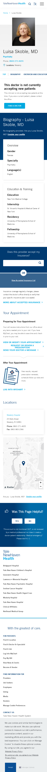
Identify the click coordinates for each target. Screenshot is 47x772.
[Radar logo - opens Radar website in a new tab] (9, 487)
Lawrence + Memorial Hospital (15, 579)
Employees (7, 687)
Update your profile (16, 134)
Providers (7, 678)
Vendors (6, 701)
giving (5, 692)
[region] (23, 463)
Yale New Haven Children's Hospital (17, 570)
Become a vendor (10, 667)
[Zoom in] (41, 482)
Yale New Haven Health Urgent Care (17, 593)
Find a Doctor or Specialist (14, 644)
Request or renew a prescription (22, 346)
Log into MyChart (10, 653)
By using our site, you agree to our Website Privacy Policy (21, 756)
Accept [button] (10, 767)
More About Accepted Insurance (21, 302)
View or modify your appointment (22, 342)
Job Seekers (8, 682)
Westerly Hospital (13, 415)
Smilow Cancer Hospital (12, 588)
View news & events (11, 663)
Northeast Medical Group (13, 611)
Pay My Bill (7, 658)
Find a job (7, 649)
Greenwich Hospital (11, 575)
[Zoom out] (41, 486)
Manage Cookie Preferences (14, 705)
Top (4, 74)
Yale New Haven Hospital (13, 602)
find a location (9, 640)
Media (5, 696)
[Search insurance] (41, 263)
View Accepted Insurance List (23, 280)
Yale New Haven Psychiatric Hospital (18, 584)
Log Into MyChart (13, 389)
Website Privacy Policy (13, 751)
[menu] (42, 3)
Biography (15, 74)
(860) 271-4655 (16, 61)
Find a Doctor (14, 106)
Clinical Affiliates (10, 607)
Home (5, 13)
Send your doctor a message (19, 350)
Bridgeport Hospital (11, 565)
